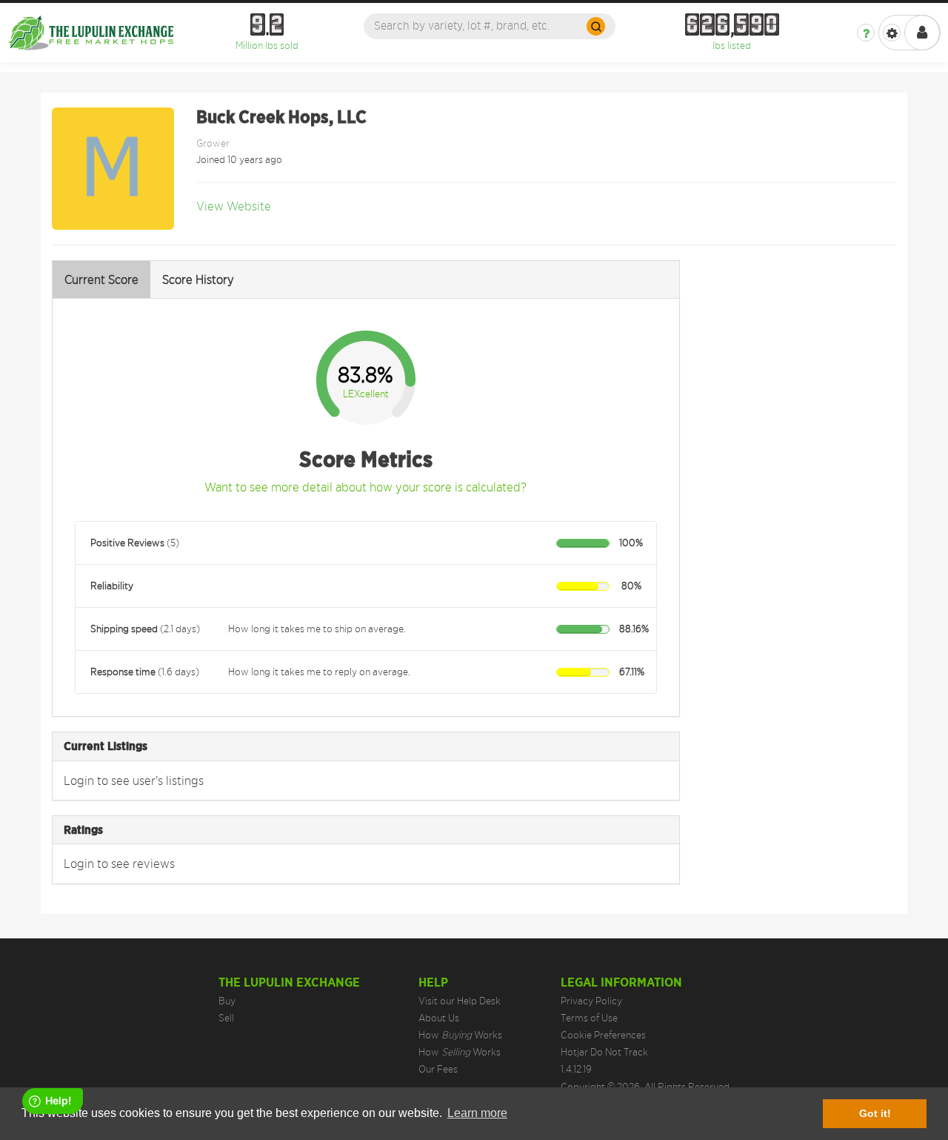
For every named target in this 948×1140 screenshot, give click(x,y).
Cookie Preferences (603, 1035)
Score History (198, 279)
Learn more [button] (477, 1113)
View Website (233, 206)
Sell (226, 1018)
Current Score (101, 279)
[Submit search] (596, 26)
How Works (460, 1035)
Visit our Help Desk (459, 1001)
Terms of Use (589, 1018)
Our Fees (438, 1069)
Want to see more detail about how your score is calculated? (365, 487)
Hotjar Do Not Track (604, 1052)
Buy (227, 1001)
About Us (438, 1018)
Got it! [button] (875, 1113)
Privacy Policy (591, 1001)
